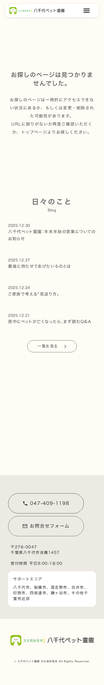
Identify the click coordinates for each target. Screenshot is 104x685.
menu (87, 11)
